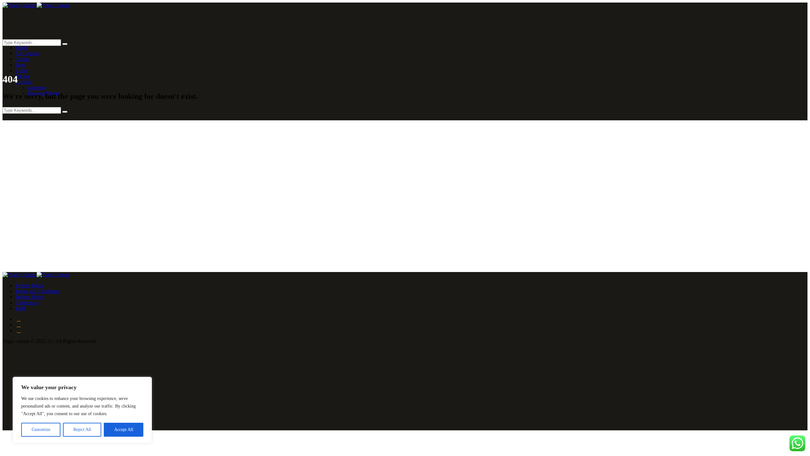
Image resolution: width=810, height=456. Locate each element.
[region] (82, 410)
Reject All (82, 429)
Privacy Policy (29, 297)
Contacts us (26, 302)
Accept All (123, 429)
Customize (41, 429)
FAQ (20, 308)
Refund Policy (29, 285)
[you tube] (18, 324)
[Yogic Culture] (36, 5)
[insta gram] (18, 330)
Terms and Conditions (37, 291)
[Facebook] (18, 319)
